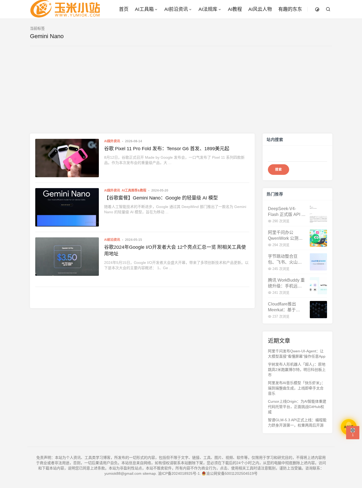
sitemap (149, 473)
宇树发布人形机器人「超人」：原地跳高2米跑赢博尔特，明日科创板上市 (297, 369)
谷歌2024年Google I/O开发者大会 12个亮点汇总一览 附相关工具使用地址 (175, 250)
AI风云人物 (260, 9)
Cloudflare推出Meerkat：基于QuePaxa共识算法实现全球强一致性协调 (285, 307)
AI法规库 (207, 9)
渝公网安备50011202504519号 (232, 473)
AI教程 (235, 9)
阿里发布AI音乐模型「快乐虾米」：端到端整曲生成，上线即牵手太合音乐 (296, 388)
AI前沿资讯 (176, 9)
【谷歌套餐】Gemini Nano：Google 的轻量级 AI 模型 (161, 198)
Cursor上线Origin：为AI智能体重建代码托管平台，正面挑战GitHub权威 (297, 406)
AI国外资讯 (112, 141)
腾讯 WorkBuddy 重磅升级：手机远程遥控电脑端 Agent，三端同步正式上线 (287, 283)
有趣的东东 (290, 9)
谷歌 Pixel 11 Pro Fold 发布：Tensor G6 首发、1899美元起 (166, 148)
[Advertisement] (181, 94)
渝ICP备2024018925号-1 (179, 473)
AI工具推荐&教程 (134, 190)
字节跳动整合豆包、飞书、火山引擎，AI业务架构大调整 (285, 259)
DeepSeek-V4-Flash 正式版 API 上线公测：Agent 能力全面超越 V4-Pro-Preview (287, 212)
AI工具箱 (144, 9)
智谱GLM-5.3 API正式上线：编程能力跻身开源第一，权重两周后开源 (297, 422)
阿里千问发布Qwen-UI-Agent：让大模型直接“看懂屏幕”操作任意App (296, 353)
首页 (124, 9)
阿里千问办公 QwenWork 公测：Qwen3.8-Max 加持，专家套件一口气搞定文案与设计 (285, 235)
